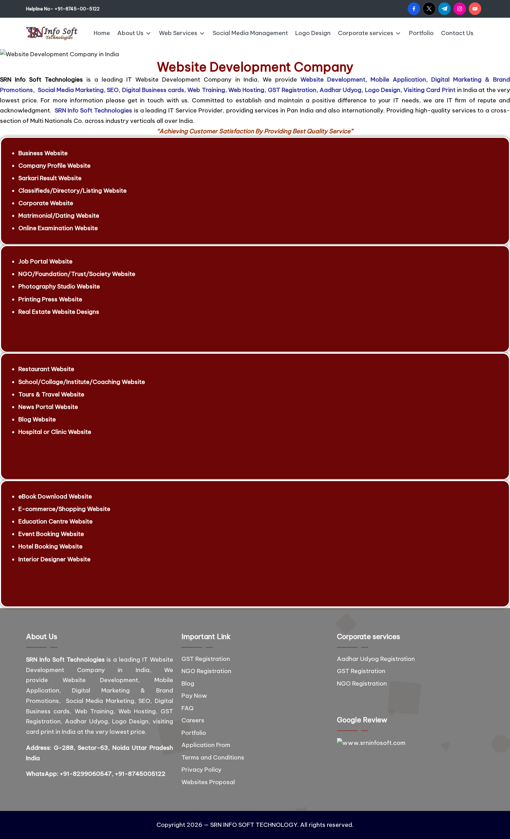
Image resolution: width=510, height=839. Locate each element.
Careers (192, 720)
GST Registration (205, 659)
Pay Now (194, 695)
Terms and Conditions (212, 757)
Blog (187, 683)
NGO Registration (206, 671)
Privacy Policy (201, 769)
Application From (205, 745)
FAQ (187, 708)
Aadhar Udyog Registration (376, 659)
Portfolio (193, 733)
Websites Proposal (208, 782)
